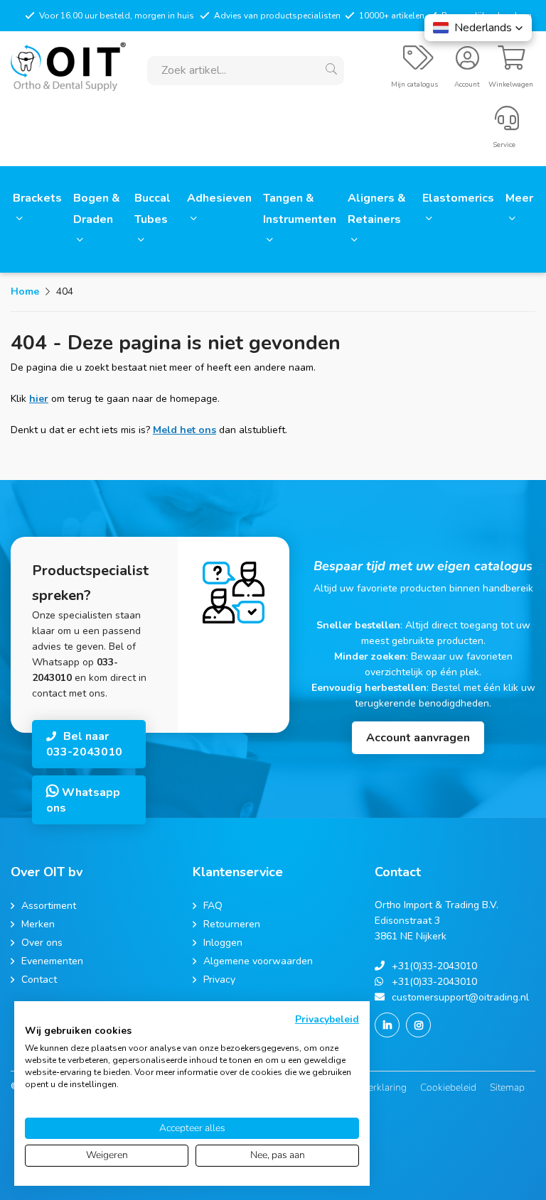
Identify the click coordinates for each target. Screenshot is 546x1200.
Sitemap (507, 1087)
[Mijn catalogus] (418, 64)
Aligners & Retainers (377, 208)
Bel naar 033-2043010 (84, 744)
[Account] (467, 64)
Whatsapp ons (83, 800)
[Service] (507, 124)
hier (38, 398)
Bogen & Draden (96, 208)
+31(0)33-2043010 (434, 966)
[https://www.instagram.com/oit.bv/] (418, 1025)
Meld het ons (184, 430)
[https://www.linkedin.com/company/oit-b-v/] (387, 1025)
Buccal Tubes (152, 208)
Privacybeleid (327, 1019)
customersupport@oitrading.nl (460, 997)
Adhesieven (219, 198)
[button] (478, 28)
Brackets (37, 198)
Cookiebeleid (448, 1087)
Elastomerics (458, 198)
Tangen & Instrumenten (299, 208)
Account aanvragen (418, 738)
